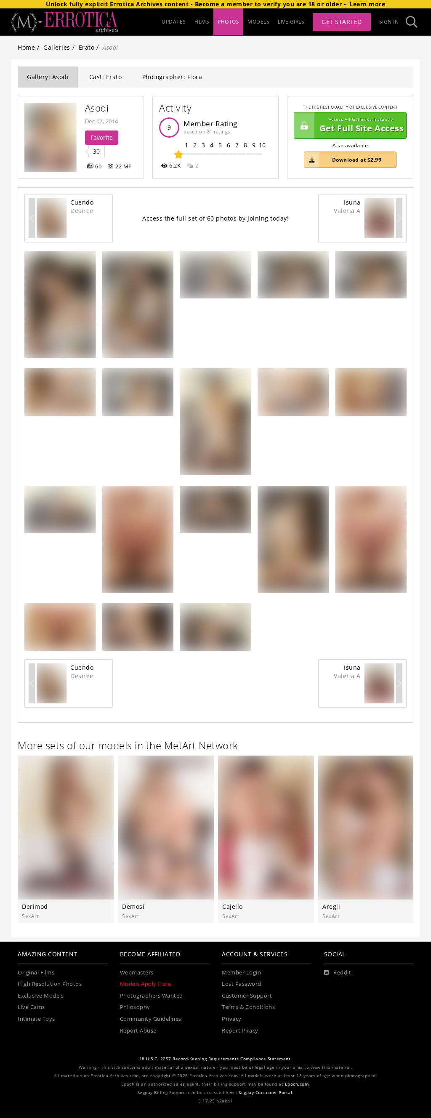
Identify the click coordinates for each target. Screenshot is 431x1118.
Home (26, 47)
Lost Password (241, 984)
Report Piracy (240, 1030)
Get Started (342, 22)
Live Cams (31, 1007)
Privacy (232, 1018)
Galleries (56, 47)
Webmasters (137, 972)
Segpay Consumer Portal (265, 1092)
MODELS (258, 21)
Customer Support (247, 995)
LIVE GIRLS (291, 21)
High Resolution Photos (50, 984)
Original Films (36, 972)
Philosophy (135, 1007)
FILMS (202, 21)
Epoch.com (297, 1084)
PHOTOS (228, 21)
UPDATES (174, 21)
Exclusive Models (41, 995)
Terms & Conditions (248, 1007)
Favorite (101, 137)
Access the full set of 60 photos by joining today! (215, 218)
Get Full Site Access (361, 125)
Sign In (389, 21)
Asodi (97, 107)
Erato (87, 47)
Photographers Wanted (151, 995)
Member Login (241, 972)
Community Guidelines (150, 1018)
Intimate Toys (36, 1018)
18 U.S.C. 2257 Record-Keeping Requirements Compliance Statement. (215, 1059)
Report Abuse (138, 1030)
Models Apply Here (145, 984)
